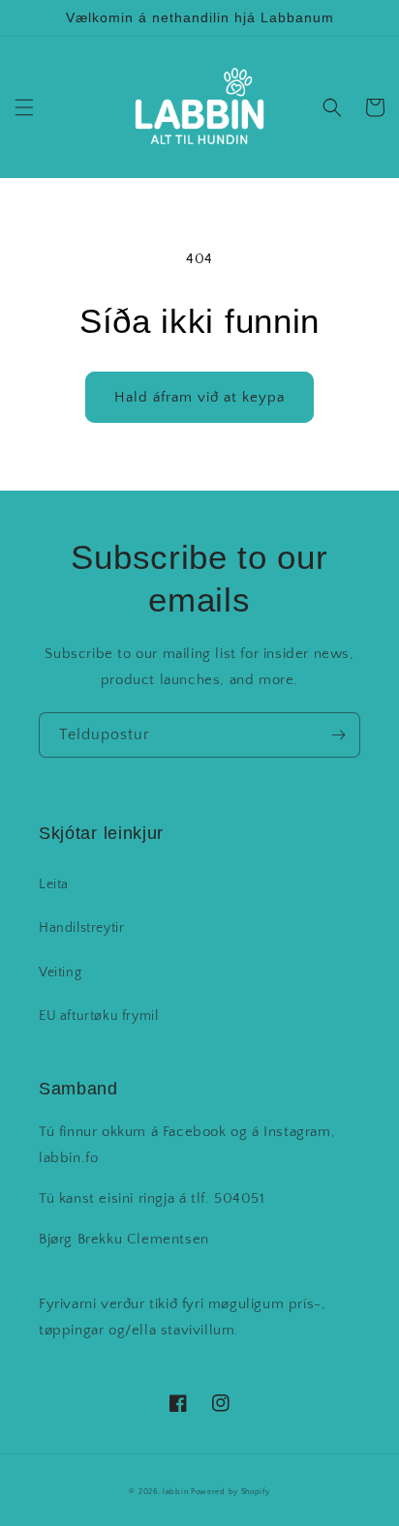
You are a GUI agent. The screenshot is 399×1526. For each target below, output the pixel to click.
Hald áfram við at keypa (199, 397)
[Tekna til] (338, 735)
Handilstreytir (81, 928)
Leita (54, 884)
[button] (24, 107)
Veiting (60, 972)
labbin (175, 1491)
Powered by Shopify (230, 1491)
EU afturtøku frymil (98, 1016)
